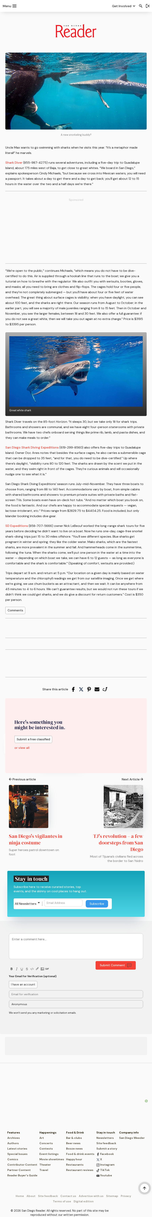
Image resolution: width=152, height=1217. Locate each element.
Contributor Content (22, 1164)
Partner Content (19, 1170)
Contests (46, 1148)
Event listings (49, 1154)
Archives (13, 1138)
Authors (13, 1143)
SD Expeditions (16, 526)
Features (13, 1132)
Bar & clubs (74, 1138)
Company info (129, 1132)
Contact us (68, 1196)
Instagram (107, 1164)
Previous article (24, 779)
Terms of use (62, 1201)
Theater (45, 1164)
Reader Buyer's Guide (22, 1175)
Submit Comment (112, 965)
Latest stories (17, 1148)
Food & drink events (80, 1154)
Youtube (106, 1175)
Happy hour (74, 1159)
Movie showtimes (51, 1159)
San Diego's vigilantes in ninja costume (35, 839)
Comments (15, 610)
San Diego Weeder (132, 1138)
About (31, 1196)
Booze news (74, 1148)
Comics (12, 1159)
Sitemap (112, 1196)
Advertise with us (91, 1196)
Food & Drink (75, 1132)
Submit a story (106, 1148)
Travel (43, 1170)
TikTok (105, 1170)
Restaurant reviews (79, 1170)
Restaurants (75, 1164)
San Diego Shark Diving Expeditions (32, 447)
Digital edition (84, 1201)
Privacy (126, 1196)
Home (20, 1196)
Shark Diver (13, 162)
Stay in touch (105, 1132)
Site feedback (106, 1143)
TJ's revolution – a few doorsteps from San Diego (118, 843)
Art (41, 1138)
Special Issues (17, 1154)
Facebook (107, 1154)
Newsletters (105, 1138)
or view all (21, 748)
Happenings (47, 1132)
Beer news (73, 1143)
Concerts (46, 1143)
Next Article (131, 779)
